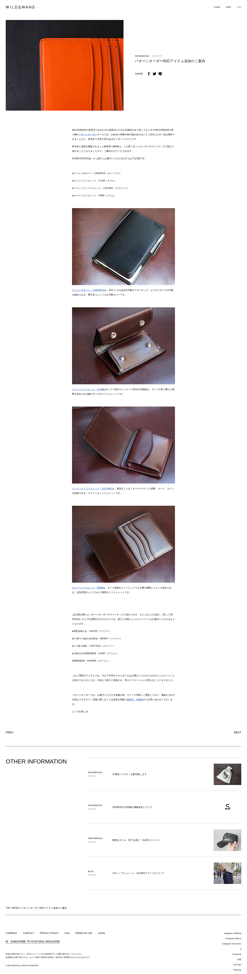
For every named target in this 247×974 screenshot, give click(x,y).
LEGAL (101, 933)
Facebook (236, 954)
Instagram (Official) (232, 933)
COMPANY (11, 933)
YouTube (237, 964)
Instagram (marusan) (231, 943)
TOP (8, 908)
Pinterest (237, 970)
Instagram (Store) (233, 938)
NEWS (15, 908)
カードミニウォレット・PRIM (87, 588)
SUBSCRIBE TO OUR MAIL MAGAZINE (34, 941)
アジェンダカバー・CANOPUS (88, 290)
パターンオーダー (88, 134)
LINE (239, 959)
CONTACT (28, 933)
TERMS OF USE (83, 933)
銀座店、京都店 (135, 699)
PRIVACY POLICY (49, 933)
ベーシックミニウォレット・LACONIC (92, 488)
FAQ (67, 933)
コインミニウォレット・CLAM (88, 389)
